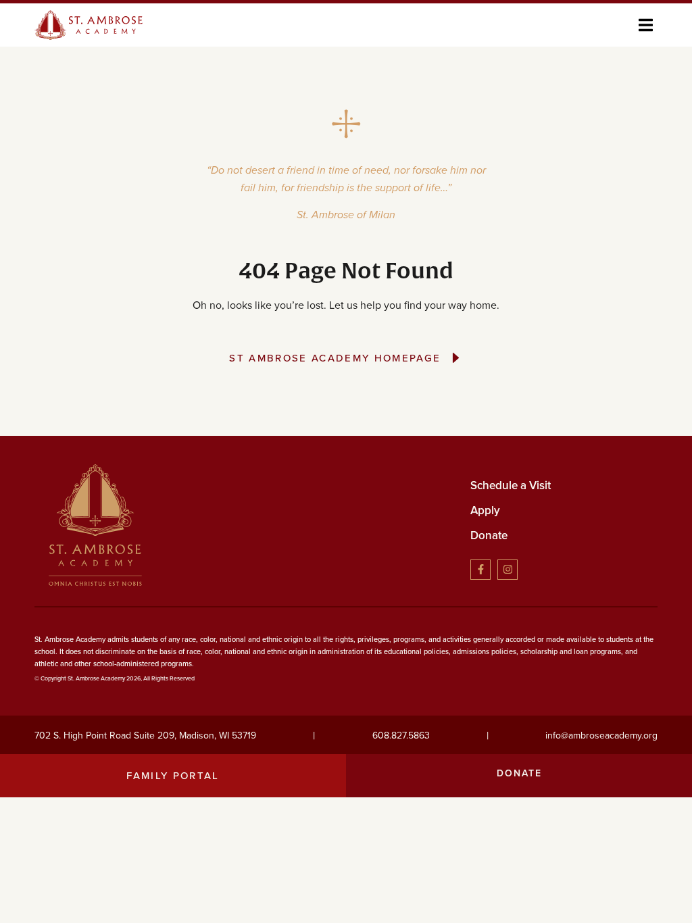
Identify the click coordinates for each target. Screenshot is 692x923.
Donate (489, 535)
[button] (646, 24)
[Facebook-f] (480, 569)
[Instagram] (507, 569)
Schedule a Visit (510, 485)
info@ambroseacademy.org (601, 735)
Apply (485, 510)
